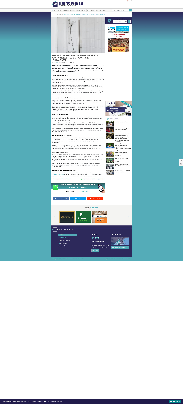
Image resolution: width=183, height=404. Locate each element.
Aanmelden (95, 250)
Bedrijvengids (66, 10)
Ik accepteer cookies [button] (175, 401)
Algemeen (59, 10)
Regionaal (78, 10)
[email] (181, 164)
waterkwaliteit (68, 179)
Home (53, 14)
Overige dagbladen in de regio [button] (119, 247)
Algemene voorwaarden (110, 258)
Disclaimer (119, 258)
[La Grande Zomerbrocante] (110, 124)
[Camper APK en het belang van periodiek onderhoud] (110, 172)
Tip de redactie (96, 198)
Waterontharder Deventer (58, 174)
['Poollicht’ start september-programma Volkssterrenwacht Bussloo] (110, 160)
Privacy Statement (126, 258)
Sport (88, 10)
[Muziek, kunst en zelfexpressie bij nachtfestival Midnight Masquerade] (110, 130)
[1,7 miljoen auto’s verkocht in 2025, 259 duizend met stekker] (110, 166)
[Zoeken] (130, 10)
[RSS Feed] (98, 237)
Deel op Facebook (62, 198)
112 (55, 10)
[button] (52, 217)
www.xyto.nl (63, 246)
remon (62, 179)
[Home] (52, 10)
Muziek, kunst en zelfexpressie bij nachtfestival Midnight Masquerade (122, 129)
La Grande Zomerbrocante (121, 122)
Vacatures (98, 10)
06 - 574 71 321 (83, 191)
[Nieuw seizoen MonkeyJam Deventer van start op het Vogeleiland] (110, 154)
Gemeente (72, 10)
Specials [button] (83, 10)
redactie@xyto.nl (64, 245)
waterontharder (57, 179)
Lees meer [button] (59, 401)
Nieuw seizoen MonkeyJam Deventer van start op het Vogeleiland (121, 154)
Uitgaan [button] (92, 10)
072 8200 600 (63, 243)
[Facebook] (93, 237)
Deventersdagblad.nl (71, 3)
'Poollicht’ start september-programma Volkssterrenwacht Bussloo (122, 160)
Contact (103, 10)
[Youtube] (95, 237)
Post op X (78, 198)
